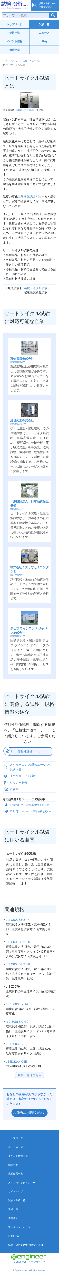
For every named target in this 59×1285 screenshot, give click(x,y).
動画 (44, 41)
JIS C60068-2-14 (18, 919)
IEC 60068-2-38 (17, 1044)
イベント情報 (14, 41)
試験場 (14, 789)
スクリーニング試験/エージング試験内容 (31, 767)
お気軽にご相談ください (29, 1112)
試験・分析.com (14, 5)
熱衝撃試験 (28, 196)
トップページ (14, 24)
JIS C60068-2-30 (18, 942)
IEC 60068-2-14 (17, 1004)
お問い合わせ (15, 1235)
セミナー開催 (18, 782)
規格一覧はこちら (29, 1075)
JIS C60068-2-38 (18, 964)
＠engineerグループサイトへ (29, 1261)
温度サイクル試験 (36, 288)
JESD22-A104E (16, 1061)
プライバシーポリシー (20, 1227)
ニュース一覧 (15, 1146)
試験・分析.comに (47, 5)
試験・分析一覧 (31, 60)
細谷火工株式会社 (26, 110)
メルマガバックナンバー (21, 1182)
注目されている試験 (23, 776)
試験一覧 (44, 24)
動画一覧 (13, 1164)
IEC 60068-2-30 (17, 1021)
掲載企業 (14, 49)
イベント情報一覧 (18, 1155)
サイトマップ (15, 1191)
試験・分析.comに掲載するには (25, 1244)
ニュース (44, 32)
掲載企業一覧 (15, 1173)
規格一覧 (14, 32)
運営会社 (13, 1218)
